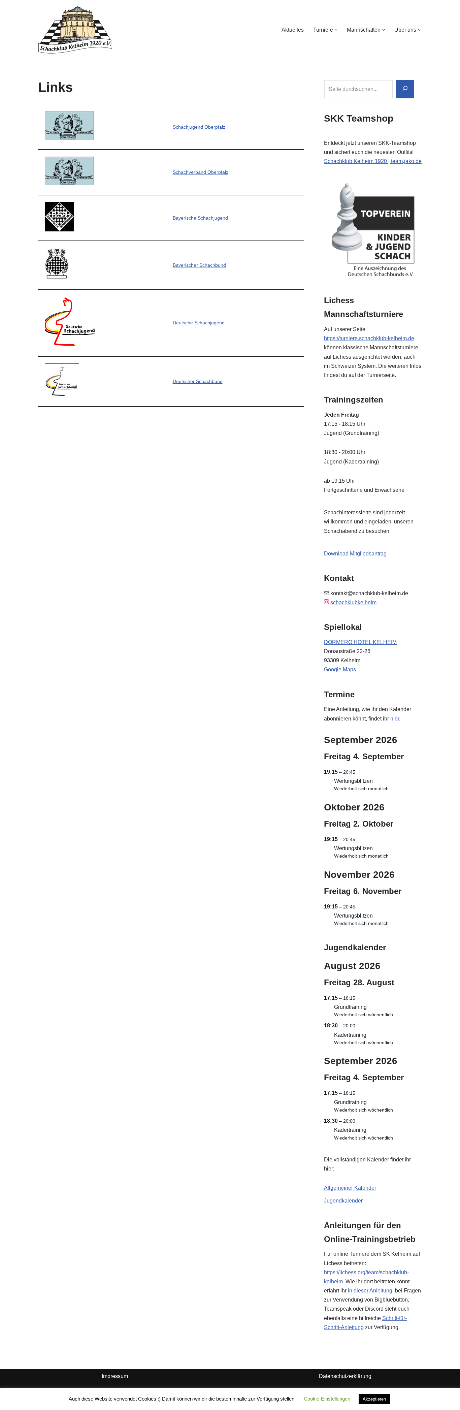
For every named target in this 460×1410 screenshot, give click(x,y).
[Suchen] (405, 89)
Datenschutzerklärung (345, 1376)
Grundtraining (350, 1007)
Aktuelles (293, 30)
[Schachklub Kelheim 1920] (75, 30)
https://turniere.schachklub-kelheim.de (369, 338)
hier (394, 719)
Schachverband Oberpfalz (200, 172)
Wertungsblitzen (353, 781)
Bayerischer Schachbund (199, 265)
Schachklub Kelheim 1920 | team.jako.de (373, 161)
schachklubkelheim (353, 602)
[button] (336, 30)
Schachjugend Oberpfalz (199, 127)
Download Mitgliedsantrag (355, 553)
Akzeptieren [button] (374, 1399)
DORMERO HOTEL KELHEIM (360, 642)
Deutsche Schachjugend (199, 322)
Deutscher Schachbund (198, 381)
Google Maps (340, 669)
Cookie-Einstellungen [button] (327, 1399)
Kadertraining (350, 1035)
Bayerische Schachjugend (200, 218)
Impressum (115, 1376)
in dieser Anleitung (370, 1290)
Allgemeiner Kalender (350, 1188)
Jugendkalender (343, 1201)
